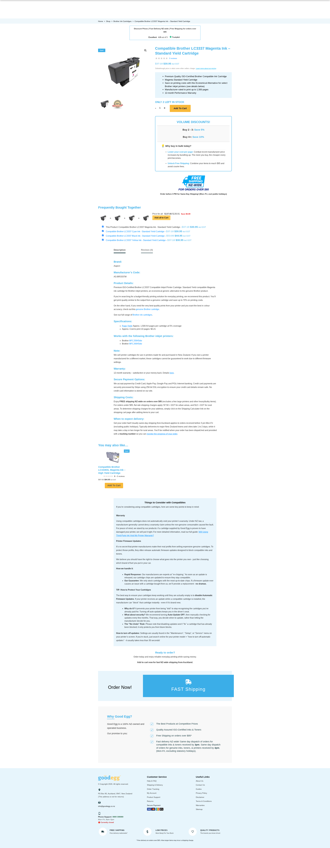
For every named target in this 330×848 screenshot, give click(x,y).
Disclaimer (200, 797)
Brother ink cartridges (142, 315)
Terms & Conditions (204, 801)
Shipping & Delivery (155, 785)
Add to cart (180, 108)
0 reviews (173, 58)
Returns (150, 801)
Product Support (153, 797)
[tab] (147, 250)
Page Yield (127, 326)
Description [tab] (120, 250)
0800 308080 (118, 817)
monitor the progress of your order (162, 434)
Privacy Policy (201, 793)
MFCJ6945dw (135, 344)
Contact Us (200, 785)
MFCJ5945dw (135, 341)
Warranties (200, 805)
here (172, 373)
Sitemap (199, 809)
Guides (199, 789)
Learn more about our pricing (206, 68)
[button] (145, 50)
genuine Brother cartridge (147, 309)
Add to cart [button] (114, 485)
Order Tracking (153, 789)
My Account (151, 793)
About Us (199, 781)
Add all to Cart (161, 218)
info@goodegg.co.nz (106, 806)
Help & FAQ (151, 781)
